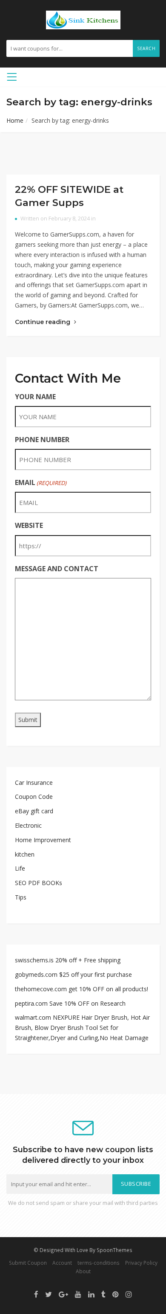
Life (20, 868)
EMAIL (40, 482)
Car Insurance (34, 782)
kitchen (24, 854)
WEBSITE (29, 525)
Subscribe (136, 1183)
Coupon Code (34, 796)
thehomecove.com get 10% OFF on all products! (81, 989)
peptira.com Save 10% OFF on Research (70, 1003)
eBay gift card (34, 811)
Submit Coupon (28, 1262)
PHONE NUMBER (42, 439)
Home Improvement (43, 840)
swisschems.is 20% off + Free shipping (67, 960)
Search (146, 48)
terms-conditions (98, 1262)
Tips (20, 897)
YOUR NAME (35, 396)
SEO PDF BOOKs (38, 883)
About (83, 1271)
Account (62, 1262)
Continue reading (43, 322)
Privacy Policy (141, 1262)
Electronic (28, 825)
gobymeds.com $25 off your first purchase (73, 974)
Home (14, 120)
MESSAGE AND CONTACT (56, 568)
